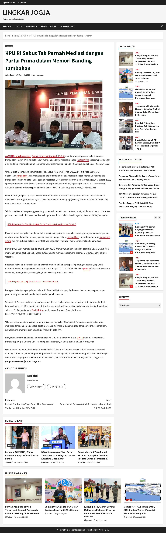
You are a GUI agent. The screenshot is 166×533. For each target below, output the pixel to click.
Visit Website (36, 386)
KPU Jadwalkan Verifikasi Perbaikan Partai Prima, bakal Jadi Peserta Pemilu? (42, 224)
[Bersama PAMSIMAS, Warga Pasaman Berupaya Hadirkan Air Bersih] (22, 437)
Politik (137, 224)
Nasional (30, 26)
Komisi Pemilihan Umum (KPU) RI (48, 155)
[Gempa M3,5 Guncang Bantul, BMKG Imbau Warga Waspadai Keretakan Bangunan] (142, 490)
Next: (85, 404)
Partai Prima (83, 159)
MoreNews (91, 529)
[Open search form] (162, 26)
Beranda (7, 26)
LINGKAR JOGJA (26, 12)
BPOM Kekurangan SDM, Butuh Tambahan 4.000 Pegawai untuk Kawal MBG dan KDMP (58, 455)
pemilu (86, 268)
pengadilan (22, 175)
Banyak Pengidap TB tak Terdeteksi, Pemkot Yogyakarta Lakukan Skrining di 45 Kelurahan (126, 59)
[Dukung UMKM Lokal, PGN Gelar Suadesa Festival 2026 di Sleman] (63, 490)
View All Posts (56, 386)
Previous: (29, 404)
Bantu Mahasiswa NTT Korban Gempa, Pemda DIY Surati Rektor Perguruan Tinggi (126, 143)
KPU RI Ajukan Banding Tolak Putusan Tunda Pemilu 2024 (33, 281)
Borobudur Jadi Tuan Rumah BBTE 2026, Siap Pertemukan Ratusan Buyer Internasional (93, 455)
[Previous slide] (155, 217)
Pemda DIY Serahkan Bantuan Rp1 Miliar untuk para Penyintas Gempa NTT (126, 126)
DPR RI (80, 337)
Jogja (18, 26)
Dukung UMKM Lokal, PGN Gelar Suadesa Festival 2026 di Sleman (126, 75)
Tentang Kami (67, 26)
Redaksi (10, 75)
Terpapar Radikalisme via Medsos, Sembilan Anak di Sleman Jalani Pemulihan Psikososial (126, 109)
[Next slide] (159, 217)
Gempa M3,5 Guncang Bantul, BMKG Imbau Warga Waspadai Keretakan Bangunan (126, 92)
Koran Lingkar (48, 26)
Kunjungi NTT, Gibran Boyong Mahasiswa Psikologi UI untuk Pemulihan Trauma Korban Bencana (126, 230)
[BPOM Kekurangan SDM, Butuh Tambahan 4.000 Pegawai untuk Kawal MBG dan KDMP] (58, 437)
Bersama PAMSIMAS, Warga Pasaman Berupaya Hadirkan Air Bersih (22, 455)
